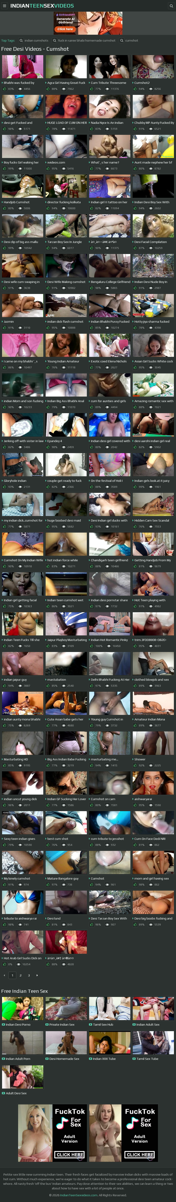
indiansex (42, 6)
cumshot (131, 40)
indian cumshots (36, 40)
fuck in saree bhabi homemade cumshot (87, 40)
